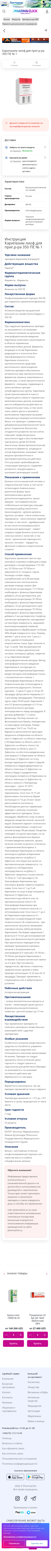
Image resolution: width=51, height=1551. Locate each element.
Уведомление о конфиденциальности (19, 1537)
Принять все (37, 1543)
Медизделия (34, 1405)
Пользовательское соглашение (19, 1458)
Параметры (14, 1543)
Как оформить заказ (13, 1448)
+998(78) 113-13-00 (12, 1433)
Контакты (7, 1397)
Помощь (7, 1438)
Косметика (34, 1382)
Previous (4, 1274)
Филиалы (7, 1402)
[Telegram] (33, 1498)
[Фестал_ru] (25, 40)
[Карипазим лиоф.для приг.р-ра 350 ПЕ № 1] (25, 91)
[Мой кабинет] (47, 11)
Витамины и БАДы (38, 1392)
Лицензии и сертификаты (9, 1409)
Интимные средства (33, 1399)
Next (46, 1274)
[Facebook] (25, 1498)
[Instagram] (17, 1498)
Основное (14, 65)
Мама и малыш (36, 1421)
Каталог (6, 1392)
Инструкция (37, 65)
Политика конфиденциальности (19, 1463)
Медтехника (34, 1416)
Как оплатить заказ (12, 1453)
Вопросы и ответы (12, 1443)
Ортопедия (34, 1411)
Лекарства (33, 1387)
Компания (7, 1378)
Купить (13, 1343)
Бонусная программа (8, 1385)
